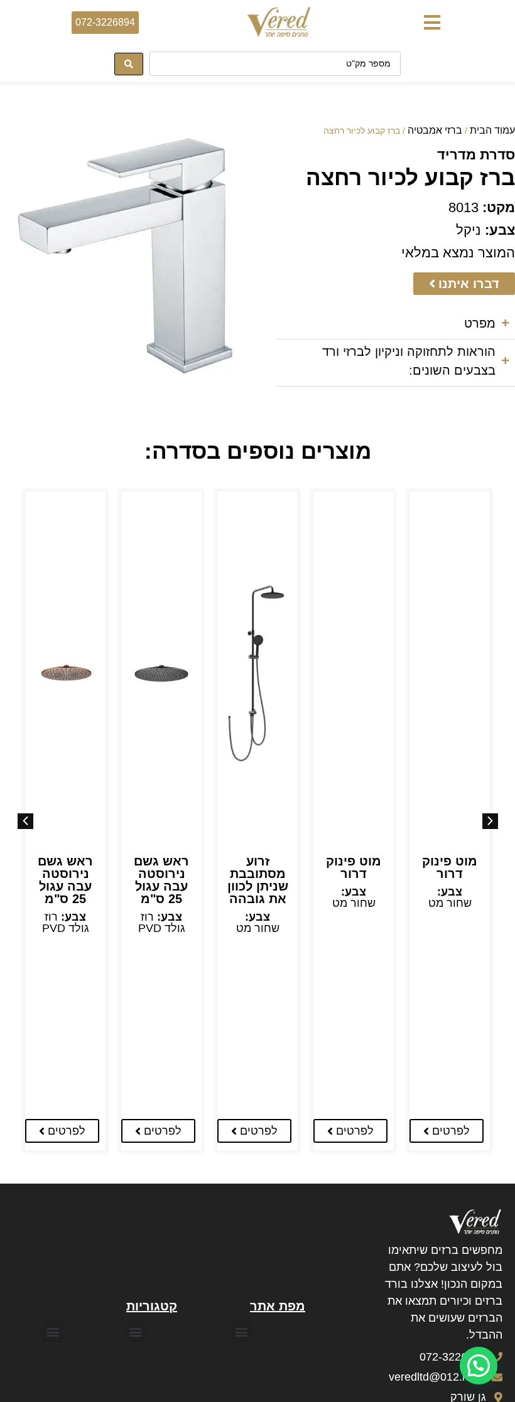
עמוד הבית (492, 130)
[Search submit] (128, 64)
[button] (432, 22)
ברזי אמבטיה (435, 130)
